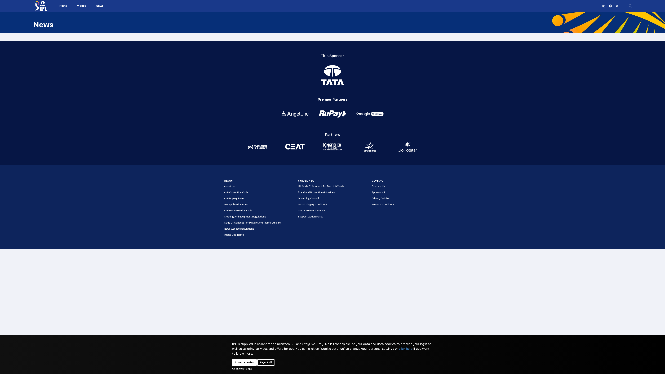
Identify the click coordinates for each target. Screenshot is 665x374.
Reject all (266, 362)
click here (406, 349)
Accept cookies (244, 362)
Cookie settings (242, 368)
